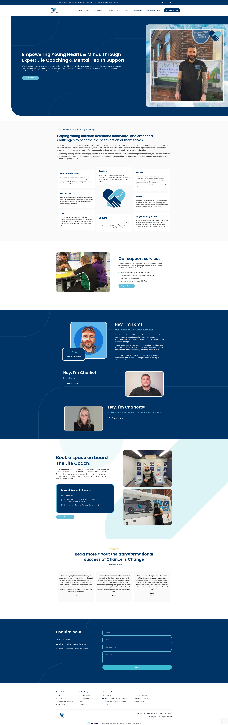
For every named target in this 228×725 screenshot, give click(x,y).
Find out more (72, 383)
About (80, 10)
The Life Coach (114, 10)
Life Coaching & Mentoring (95, 10)
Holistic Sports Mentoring (133, 10)
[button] (91, 383)
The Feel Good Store (153, 10)
